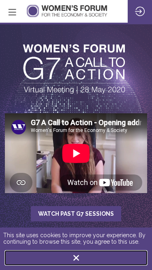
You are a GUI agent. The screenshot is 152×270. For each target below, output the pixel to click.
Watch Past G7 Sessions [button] (76, 213)
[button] (12, 12)
